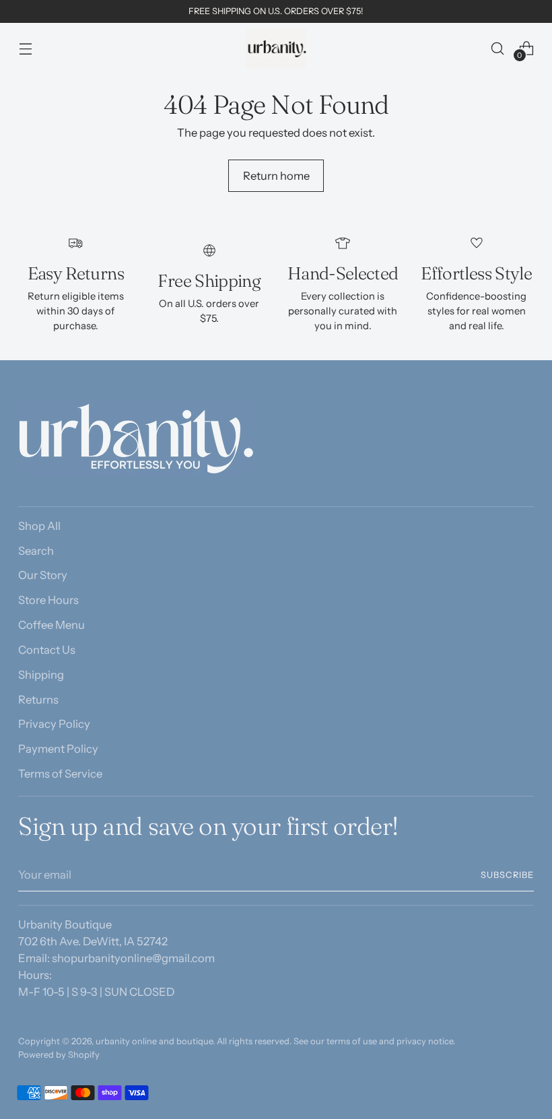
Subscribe (507, 875)
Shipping (41, 674)
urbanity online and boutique (154, 1041)
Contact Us (46, 649)
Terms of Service (60, 773)
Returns (38, 699)
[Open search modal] (498, 48)
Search (36, 550)
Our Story (42, 575)
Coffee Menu (51, 625)
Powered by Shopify (59, 1055)
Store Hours (48, 600)
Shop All (39, 526)
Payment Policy (58, 748)
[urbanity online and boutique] (276, 48)
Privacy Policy (54, 724)
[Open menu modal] (25, 48)
